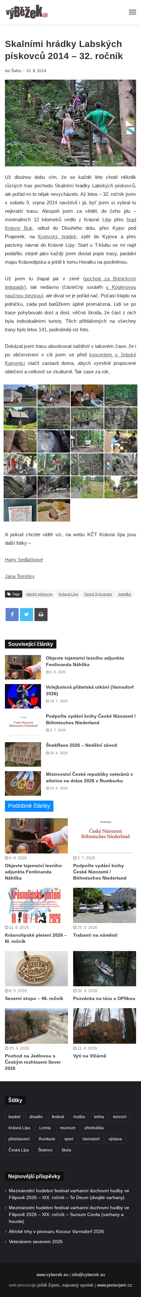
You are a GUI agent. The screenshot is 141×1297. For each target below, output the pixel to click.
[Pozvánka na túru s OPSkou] (104, 968)
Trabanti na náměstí (95, 935)
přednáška (94, 1128)
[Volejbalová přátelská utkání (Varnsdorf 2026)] (23, 696)
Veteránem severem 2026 (36, 1241)
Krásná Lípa (68, 594)
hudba (79, 1117)
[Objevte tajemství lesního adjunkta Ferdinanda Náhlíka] (23, 667)
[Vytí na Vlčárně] (104, 1025)
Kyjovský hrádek (57, 236)
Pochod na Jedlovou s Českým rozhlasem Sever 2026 (33, 1062)
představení (19, 1139)
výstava (115, 1139)
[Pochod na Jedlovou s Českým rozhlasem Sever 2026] (36, 1025)
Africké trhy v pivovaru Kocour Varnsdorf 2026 (56, 1231)
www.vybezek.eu (52, 1274)
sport (68, 1139)
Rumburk (47, 1139)
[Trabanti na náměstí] (104, 905)
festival (58, 1117)
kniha (99, 1117)
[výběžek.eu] (28, 12)
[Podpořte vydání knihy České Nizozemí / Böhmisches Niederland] (23, 725)
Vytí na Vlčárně (89, 1055)
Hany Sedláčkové (24, 559)
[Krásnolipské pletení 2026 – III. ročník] (36, 905)
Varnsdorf (90, 1139)
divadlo (36, 1117)
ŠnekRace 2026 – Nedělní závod (81, 745)
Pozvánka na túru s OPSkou (104, 998)
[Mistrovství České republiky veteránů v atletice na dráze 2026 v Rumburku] (23, 783)
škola (66, 1150)
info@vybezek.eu (88, 1274)
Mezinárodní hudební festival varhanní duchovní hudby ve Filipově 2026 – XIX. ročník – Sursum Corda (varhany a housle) (69, 1214)
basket (14, 1117)
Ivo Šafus (13, 71)
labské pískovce (39, 594)
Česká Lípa (19, 1150)
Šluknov (45, 1150)
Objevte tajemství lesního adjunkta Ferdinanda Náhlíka (33, 872)
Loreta (45, 1128)
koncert (119, 1117)
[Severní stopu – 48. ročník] (36, 968)
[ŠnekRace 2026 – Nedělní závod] (23, 754)
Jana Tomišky (20, 576)
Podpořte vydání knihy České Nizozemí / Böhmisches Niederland (100, 872)
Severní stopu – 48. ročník (34, 998)
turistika (124, 594)
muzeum (67, 1128)
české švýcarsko (98, 594)
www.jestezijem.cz (114, 1285)
